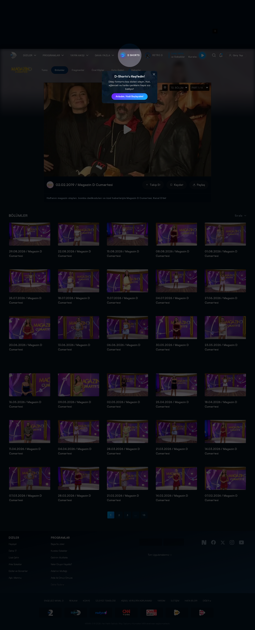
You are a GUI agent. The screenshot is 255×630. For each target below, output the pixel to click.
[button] (154, 74)
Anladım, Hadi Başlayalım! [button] (129, 96)
